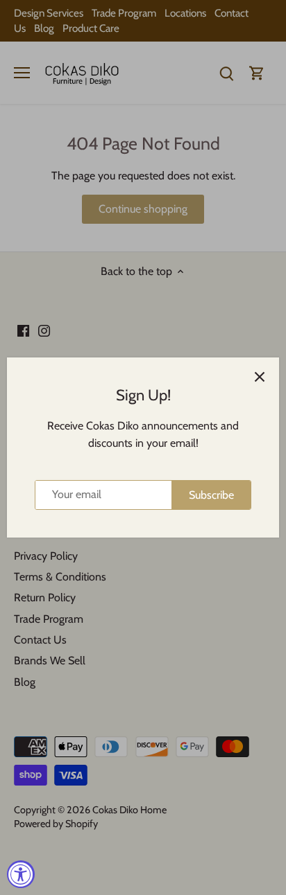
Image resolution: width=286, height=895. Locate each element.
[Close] (259, 377)
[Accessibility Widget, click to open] (21, 874)
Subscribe (211, 495)
